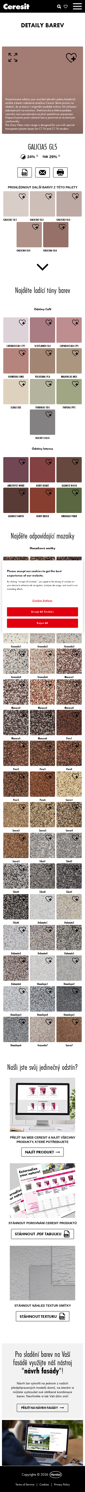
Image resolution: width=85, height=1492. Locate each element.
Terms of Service (24, 1484)
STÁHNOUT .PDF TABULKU (38, 1233)
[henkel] (55, 1474)
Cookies (44, 1484)
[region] (42, 596)
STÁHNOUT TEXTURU (38, 1316)
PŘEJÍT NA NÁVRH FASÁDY (39, 1408)
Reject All (42, 623)
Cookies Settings (42, 600)
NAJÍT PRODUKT (39, 1152)
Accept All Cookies (42, 611)
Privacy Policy (62, 1484)
